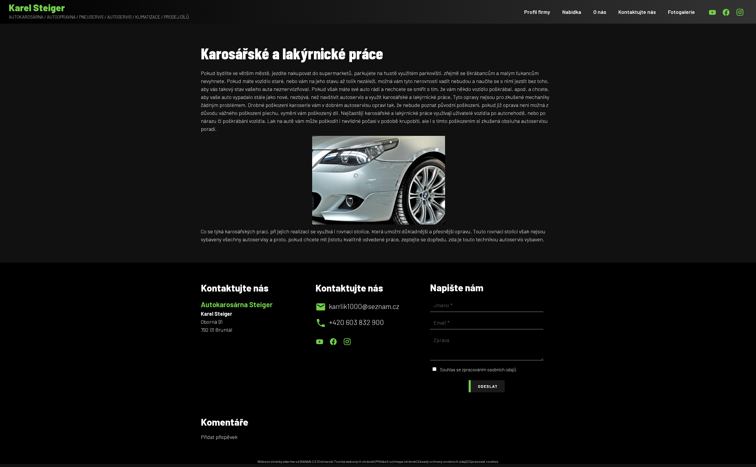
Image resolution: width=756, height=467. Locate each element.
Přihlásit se (384, 461)
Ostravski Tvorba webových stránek (346, 461)
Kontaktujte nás (637, 12)
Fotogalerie (681, 12)
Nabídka (571, 12)
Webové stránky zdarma (276, 461)
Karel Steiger (37, 7)
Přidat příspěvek (219, 437)
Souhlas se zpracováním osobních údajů (478, 369)
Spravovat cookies (483, 461)
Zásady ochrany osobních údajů (442, 461)
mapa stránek (405, 461)
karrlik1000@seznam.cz (364, 306)
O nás (599, 12)
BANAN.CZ (308, 461)
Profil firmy (537, 12)
